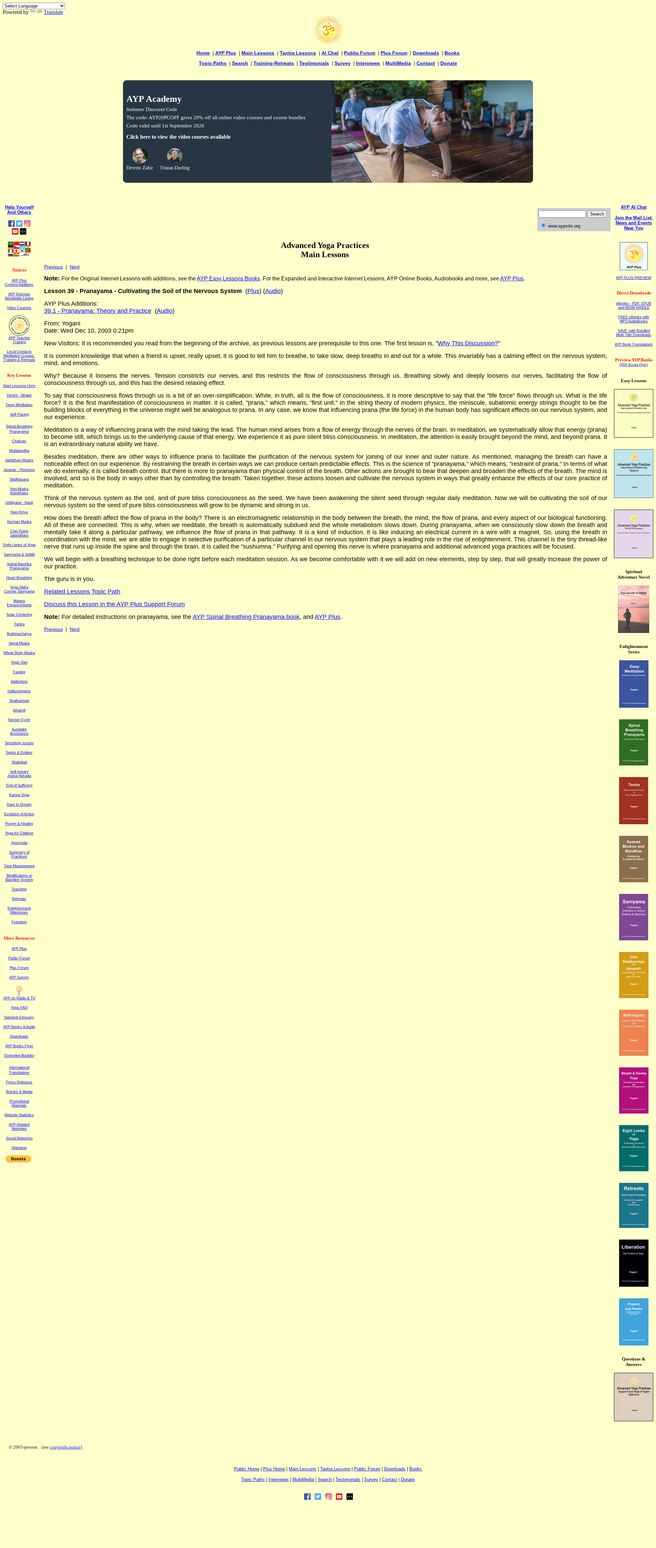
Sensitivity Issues (19, 743)
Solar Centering (19, 614)
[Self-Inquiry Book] (633, 1054)
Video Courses (19, 308)
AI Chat (330, 53)
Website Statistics (19, 1115)
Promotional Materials (19, 1103)
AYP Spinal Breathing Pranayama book (246, 616)
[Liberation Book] (633, 1285)
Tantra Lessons (298, 53)
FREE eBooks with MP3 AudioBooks (633, 319)
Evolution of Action (19, 814)
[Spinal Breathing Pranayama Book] (633, 763)
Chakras (19, 441)
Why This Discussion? (468, 343)
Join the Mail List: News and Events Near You (634, 223)
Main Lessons (258, 53)
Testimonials (314, 63)
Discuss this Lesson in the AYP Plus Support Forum (114, 604)
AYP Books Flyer (19, 1046)
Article (19, 1092)
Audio (273, 291)
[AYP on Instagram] (27, 225)
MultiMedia (398, 63)
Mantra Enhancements (19, 603)
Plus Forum (394, 53)
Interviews (368, 63)
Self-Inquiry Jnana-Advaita (19, 774)
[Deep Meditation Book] (633, 706)
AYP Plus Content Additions (19, 282)
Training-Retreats (274, 63)
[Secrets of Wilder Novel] (633, 631)
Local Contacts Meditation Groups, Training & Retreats (19, 355)
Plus (253, 291)
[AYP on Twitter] (19, 225)
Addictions (19, 681)
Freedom (19, 922)
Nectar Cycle (19, 720)
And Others (19, 212)
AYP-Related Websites (19, 1126)
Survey (342, 63)
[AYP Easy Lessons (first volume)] (633, 436)
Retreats (19, 899)
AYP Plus (225, 53)
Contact (425, 63)
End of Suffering (19, 785)
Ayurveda (19, 843)
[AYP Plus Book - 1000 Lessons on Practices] (633, 556)
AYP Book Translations (634, 344)
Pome (274, 1468)
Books (452, 53)
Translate (53, 12)
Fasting (19, 672)
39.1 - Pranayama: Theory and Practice (97, 310)
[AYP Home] (328, 43)
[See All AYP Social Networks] (23, 233)
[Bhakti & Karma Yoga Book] (633, 1112)
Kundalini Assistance (19, 731)
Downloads (426, 53)
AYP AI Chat (633, 207)
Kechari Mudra (19, 522)
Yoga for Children (19, 833)
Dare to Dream (19, 804)
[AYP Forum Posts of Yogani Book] (633, 1419)
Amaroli (19, 710)
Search (240, 63)
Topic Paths (213, 63)
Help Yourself (19, 207)
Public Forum (359, 53)
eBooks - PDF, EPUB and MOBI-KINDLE (633, 305)
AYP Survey (19, 977)
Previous (53, 266)
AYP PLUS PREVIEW (633, 278)
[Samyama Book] (633, 938)
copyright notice (65, 1447)
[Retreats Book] (633, 1226)
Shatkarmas (19, 701)
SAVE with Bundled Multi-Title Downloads (633, 333)
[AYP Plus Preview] (634, 268)
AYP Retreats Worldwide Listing (19, 296)
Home (203, 53)
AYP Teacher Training (19, 340)
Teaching (19, 889)
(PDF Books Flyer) (633, 365)
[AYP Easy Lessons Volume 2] (633, 496)
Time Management (19, 866)
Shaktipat (19, 762)
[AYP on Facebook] (11, 225)
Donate (448, 63)
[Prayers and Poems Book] (633, 1343)
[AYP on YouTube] (15, 233)
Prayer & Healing (19, 823)
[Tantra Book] (633, 822)
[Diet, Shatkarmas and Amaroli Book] (633, 996)
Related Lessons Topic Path (82, 591)
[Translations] (19, 255)
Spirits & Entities (19, 752)
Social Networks (19, 1138)
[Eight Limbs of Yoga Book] (633, 1169)
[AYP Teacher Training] (19, 334)
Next (75, 266)
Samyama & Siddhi (19, 554)
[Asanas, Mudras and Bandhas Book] (633, 880)
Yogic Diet (19, 662)
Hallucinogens (19, 691)
